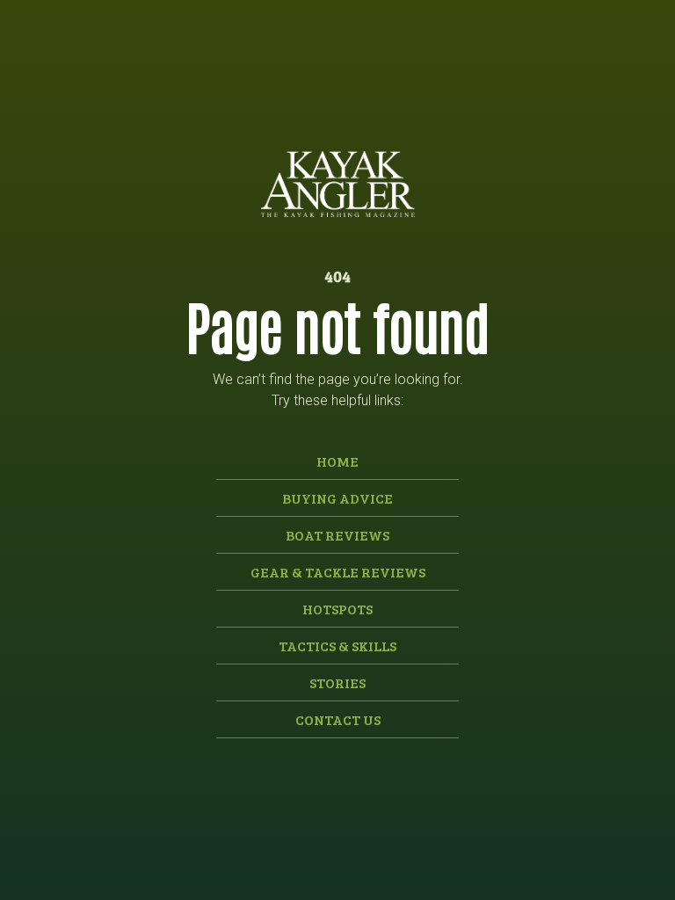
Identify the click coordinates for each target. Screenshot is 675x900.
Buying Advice (337, 498)
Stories (337, 682)
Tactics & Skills (337, 645)
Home (337, 461)
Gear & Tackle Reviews (337, 571)
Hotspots (337, 608)
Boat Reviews (337, 535)
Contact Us (338, 719)
